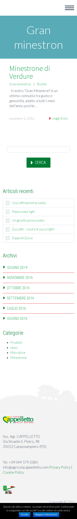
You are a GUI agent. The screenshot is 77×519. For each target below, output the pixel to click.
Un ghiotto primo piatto (28, 220)
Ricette (42, 84)
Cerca (40, 162)
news (14, 347)
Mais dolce (17, 353)
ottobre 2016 (18, 288)
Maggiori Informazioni (46, 514)
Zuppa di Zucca (22, 238)
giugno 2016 (17, 318)
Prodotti (16, 342)
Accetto (24, 514)
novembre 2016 (20, 277)
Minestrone (18, 358)
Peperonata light (23, 212)
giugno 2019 (17, 267)
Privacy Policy (59, 467)
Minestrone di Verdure (29, 72)
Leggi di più (59, 118)
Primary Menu (69, 8)
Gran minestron (20, 84)
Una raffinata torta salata (29, 203)
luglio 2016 (16, 308)
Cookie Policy (13, 472)
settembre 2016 (20, 298)
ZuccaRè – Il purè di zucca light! (33, 229)
